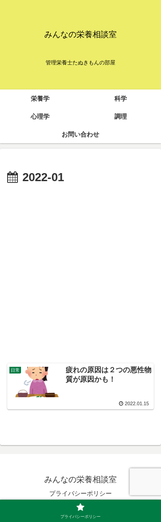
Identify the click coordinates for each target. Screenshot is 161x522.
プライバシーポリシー (80, 493)
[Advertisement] (80, 272)
